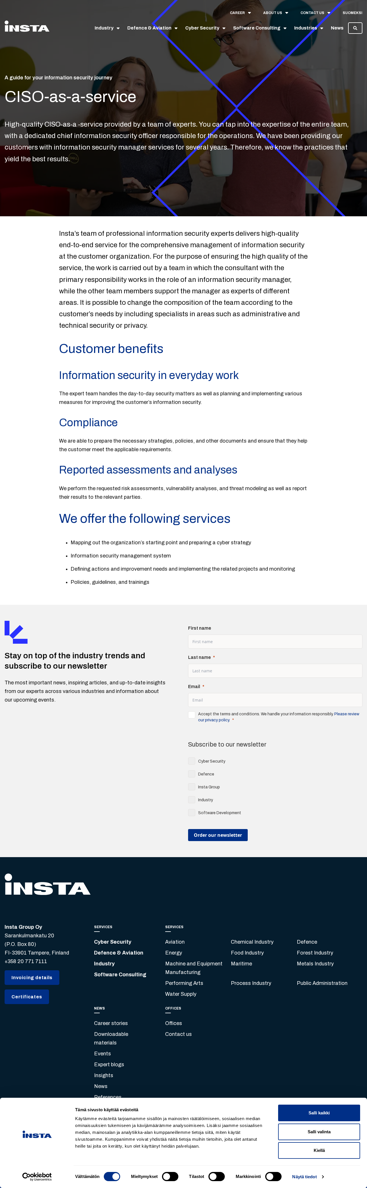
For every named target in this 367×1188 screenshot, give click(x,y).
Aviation (175, 942)
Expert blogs (109, 1064)
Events (102, 1054)
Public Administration (322, 983)
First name (199, 628)
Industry (104, 964)
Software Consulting (120, 974)
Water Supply (180, 994)
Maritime (241, 964)
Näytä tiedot (304, 1176)
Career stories (111, 1023)
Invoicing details (31, 977)
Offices (173, 1023)
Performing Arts (184, 983)
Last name (199, 657)
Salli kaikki (319, 1112)
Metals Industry (315, 964)
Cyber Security (112, 942)
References (108, 1097)
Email (194, 686)
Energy (173, 953)
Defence (307, 942)
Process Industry (251, 983)
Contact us (178, 1034)
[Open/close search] (355, 28)
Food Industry (247, 953)
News (101, 1086)
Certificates (26, 996)
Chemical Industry (252, 942)
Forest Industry (315, 953)
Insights (103, 1075)
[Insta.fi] (27, 28)
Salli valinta (319, 1131)
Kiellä (319, 1150)
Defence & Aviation (118, 953)
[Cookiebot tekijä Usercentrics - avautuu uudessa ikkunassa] (37, 1177)
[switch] (170, 1176)
